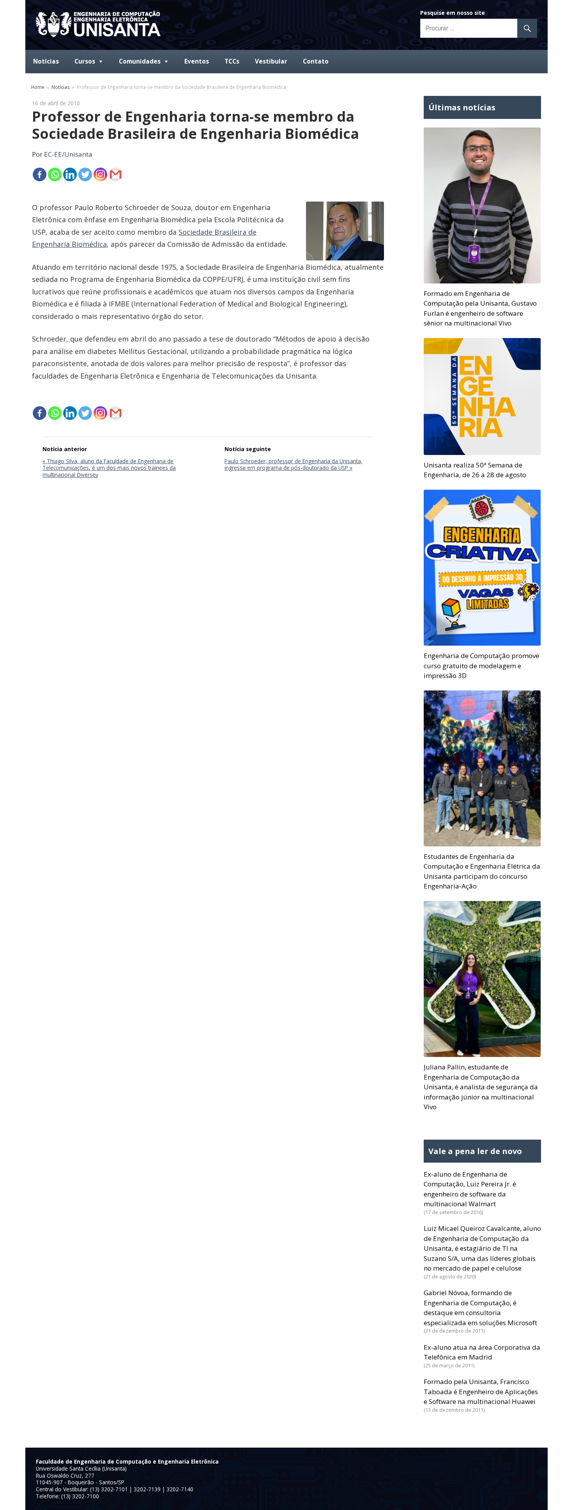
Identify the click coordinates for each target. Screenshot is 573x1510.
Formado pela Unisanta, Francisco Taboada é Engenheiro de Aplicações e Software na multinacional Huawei (481, 1391)
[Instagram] (100, 174)
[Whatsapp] (55, 174)
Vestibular (271, 61)
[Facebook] (39, 174)
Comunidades (140, 61)
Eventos (196, 61)
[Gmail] (115, 174)
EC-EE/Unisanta (68, 154)
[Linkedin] (70, 174)
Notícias (46, 61)
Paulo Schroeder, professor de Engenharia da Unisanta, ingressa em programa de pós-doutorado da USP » (294, 464)
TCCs (232, 61)
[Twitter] (85, 174)
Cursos (84, 61)
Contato (316, 61)
